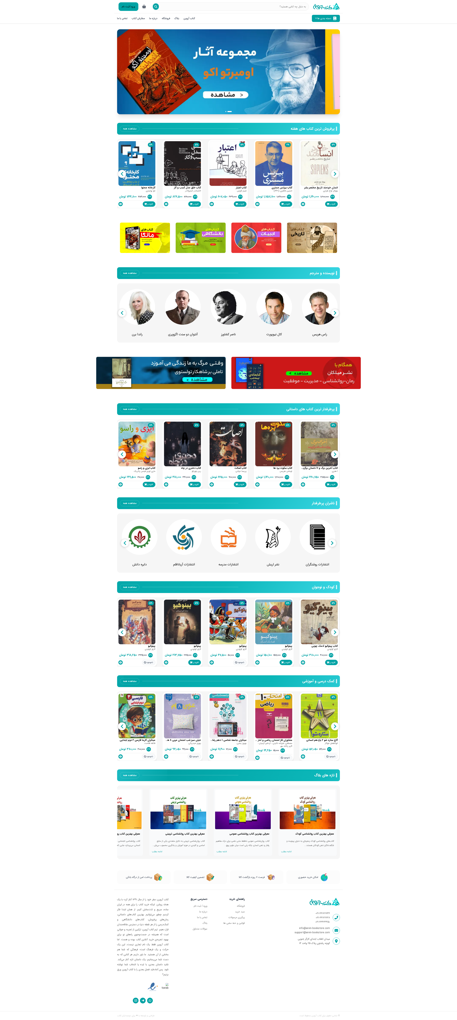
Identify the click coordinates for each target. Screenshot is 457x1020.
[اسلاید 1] (227, 111)
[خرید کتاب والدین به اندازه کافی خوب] (228, 71)
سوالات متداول (200, 929)
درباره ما (153, 18)
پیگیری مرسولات (236, 917)
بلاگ (176, 18)
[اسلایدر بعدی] (334, 72)
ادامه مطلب (286, 851)
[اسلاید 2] (231, 111)
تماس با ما (122, 18)
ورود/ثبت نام (128, 7)
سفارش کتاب (138, 18)
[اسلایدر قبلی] (123, 72)
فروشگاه (166, 18)
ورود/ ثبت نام (200, 906)
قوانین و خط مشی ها (234, 923)
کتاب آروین (189, 18)
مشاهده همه (129, 129)
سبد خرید (240, 911)
